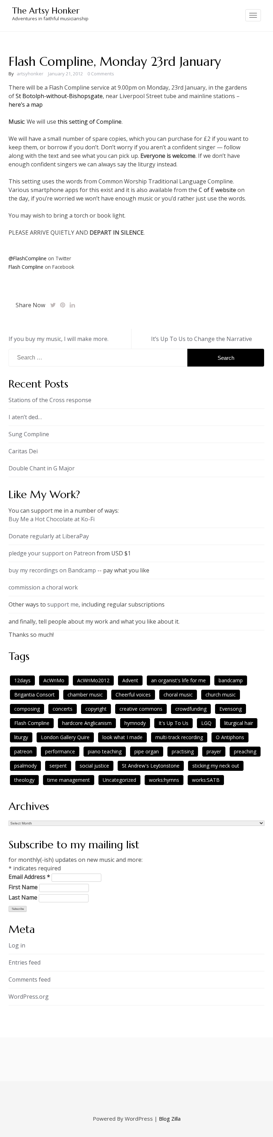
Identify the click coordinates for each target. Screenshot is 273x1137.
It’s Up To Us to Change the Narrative (201, 339)
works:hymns (164, 779)
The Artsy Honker (46, 11)
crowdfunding (191, 708)
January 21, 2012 (65, 73)
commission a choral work (43, 587)
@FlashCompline (28, 258)
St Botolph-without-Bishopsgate (59, 96)
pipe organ (146, 751)
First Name (23, 887)
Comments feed (29, 979)
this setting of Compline (90, 122)
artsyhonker (30, 73)
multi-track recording (179, 737)
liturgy (21, 737)
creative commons (140, 708)
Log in (17, 945)
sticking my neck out (215, 765)
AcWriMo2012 (93, 680)
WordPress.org (29, 996)
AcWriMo (53, 680)
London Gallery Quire (65, 737)
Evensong (230, 708)
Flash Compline (26, 266)
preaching (245, 751)
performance (60, 751)
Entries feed (25, 962)
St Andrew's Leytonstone (151, 765)
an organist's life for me (178, 680)
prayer (214, 751)
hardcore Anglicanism (87, 723)
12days (22, 680)
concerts (63, 708)
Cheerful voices (133, 694)
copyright (96, 708)
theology (24, 779)
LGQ (206, 723)
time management (68, 779)
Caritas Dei (23, 451)
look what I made (122, 737)
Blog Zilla (170, 1118)
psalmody (25, 765)
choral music (178, 694)
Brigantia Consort (34, 694)
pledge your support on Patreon (52, 553)
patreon (23, 751)
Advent (130, 680)
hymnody (135, 723)
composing (27, 708)
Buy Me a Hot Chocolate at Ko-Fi (52, 519)
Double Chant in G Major (42, 468)
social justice (94, 765)
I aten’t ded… (25, 417)
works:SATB (206, 779)
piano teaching (105, 751)
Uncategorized (119, 779)
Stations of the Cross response (50, 400)
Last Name (23, 897)
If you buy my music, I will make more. (58, 339)
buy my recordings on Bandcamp (52, 570)
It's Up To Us (173, 723)
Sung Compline (29, 434)
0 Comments (100, 73)
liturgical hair (238, 723)
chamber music (85, 694)
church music (220, 694)
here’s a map (26, 104)
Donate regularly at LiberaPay (49, 536)
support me (63, 604)
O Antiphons (230, 737)
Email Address (29, 877)
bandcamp (231, 680)
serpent (58, 765)
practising (183, 751)
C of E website (217, 190)
